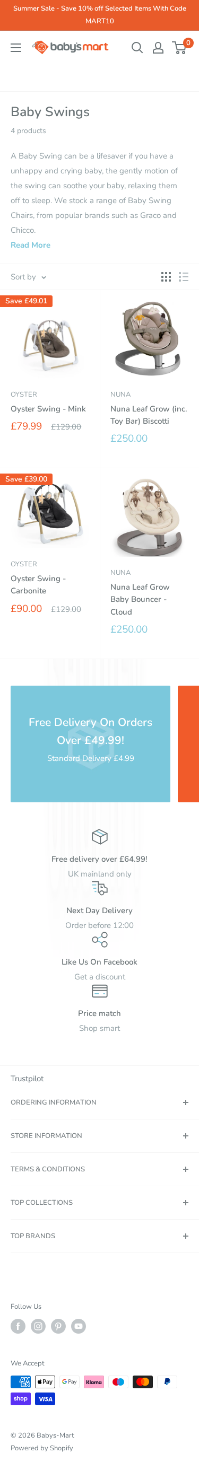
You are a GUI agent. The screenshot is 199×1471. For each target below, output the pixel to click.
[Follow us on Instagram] (38, 1326)
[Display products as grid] (166, 277)
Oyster (24, 394)
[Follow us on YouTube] (78, 1326)
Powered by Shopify (42, 1448)
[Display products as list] (183, 277)
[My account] (158, 48)
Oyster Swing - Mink (48, 409)
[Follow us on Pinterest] (58, 1326)
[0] (179, 47)
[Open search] (137, 48)
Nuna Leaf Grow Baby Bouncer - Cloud (140, 599)
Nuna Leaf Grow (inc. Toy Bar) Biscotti (148, 415)
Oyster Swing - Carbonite (38, 584)
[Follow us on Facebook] (18, 1326)
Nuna (120, 394)
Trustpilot (27, 1078)
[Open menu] (16, 47)
